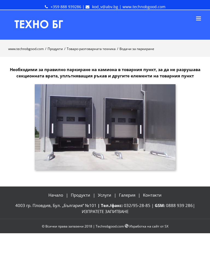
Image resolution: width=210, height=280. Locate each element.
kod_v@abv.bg (105, 6)
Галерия (127, 195)
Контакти (152, 195)
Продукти (80, 195)
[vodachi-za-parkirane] (105, 87)
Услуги (104, 195)
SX (166, 226)
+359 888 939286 (66, 6)
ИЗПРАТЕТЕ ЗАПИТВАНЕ (105, 211)
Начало (55, 195)
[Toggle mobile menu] (199, 18)
